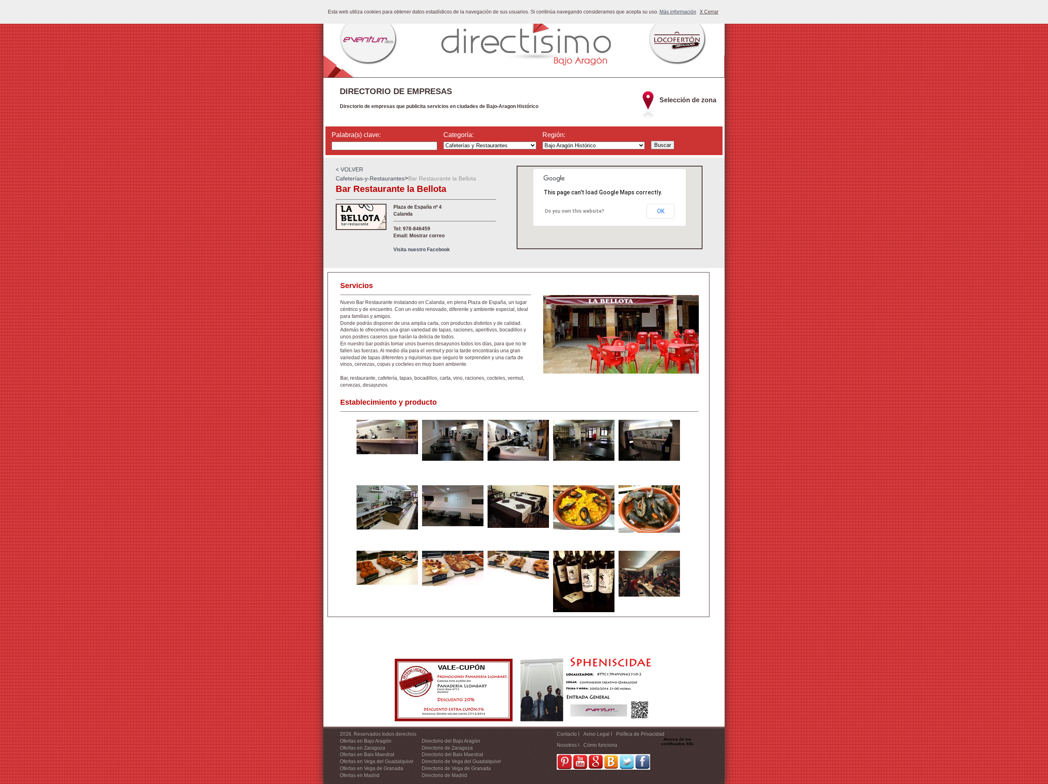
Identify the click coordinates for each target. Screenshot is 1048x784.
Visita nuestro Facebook (421, 249)
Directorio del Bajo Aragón (451, 741)
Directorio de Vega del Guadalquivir (461, 761)
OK (660, 211)
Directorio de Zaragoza (447, 748)
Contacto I (568, 734)
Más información (678, 12)
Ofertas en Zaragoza (362, 748)
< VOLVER (349, 169)
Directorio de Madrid (444, 775)
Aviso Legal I (597, 734)
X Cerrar (709, 12)
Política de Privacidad (640, 734)
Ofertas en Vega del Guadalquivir (376, 761)
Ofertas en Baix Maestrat (367, 754)
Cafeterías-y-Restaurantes (370, 178)
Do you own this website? (574, 211)
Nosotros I (568, 745)
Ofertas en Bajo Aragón (365, 741)
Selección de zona (688, 100)
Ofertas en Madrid (359, 775)
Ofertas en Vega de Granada (371, 768)
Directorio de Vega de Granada (456, 768)
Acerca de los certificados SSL (677, 741)
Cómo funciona (600, 745)
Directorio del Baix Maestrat (452, 754)
